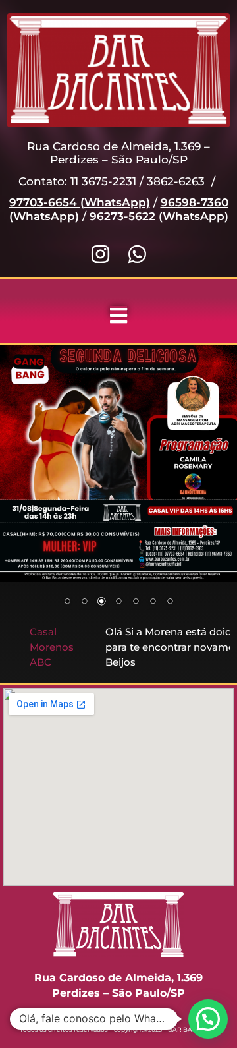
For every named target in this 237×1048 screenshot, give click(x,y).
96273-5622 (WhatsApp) (159, 216)
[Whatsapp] (137, 254)
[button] (208, 1019)
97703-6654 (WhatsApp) (79, 202)
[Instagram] (100, 254)
